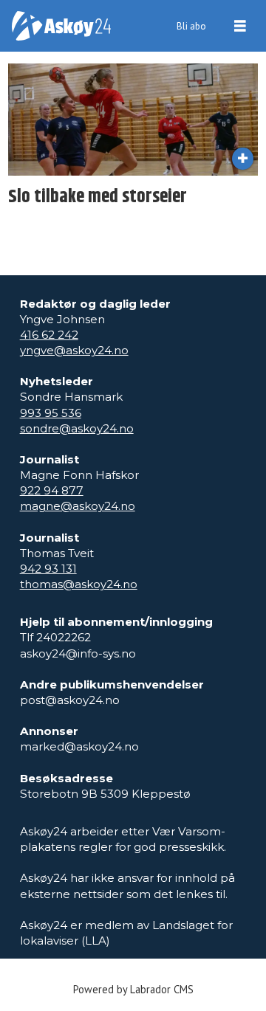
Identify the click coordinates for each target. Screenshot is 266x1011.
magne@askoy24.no (77, 506)
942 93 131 (48, 569)
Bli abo (191, 26)
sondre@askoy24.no (77, 428)
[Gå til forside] (61, 26)
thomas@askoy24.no (78, 584)
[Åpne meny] (240, 26)
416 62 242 (49, 335)
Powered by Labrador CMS (133, 989)
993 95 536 (50, 413)
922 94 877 (51, 490)
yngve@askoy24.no (74, 350)
